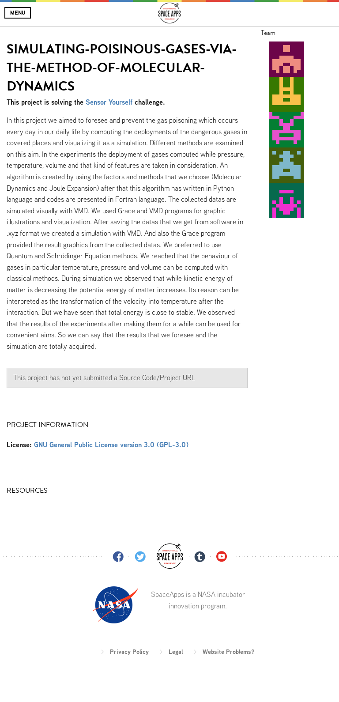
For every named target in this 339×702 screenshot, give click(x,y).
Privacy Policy (129, 651)
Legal (176, 651)
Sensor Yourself (109, 102)
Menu (17, 12)
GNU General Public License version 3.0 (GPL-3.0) (111, 445)
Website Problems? (228, 651)
